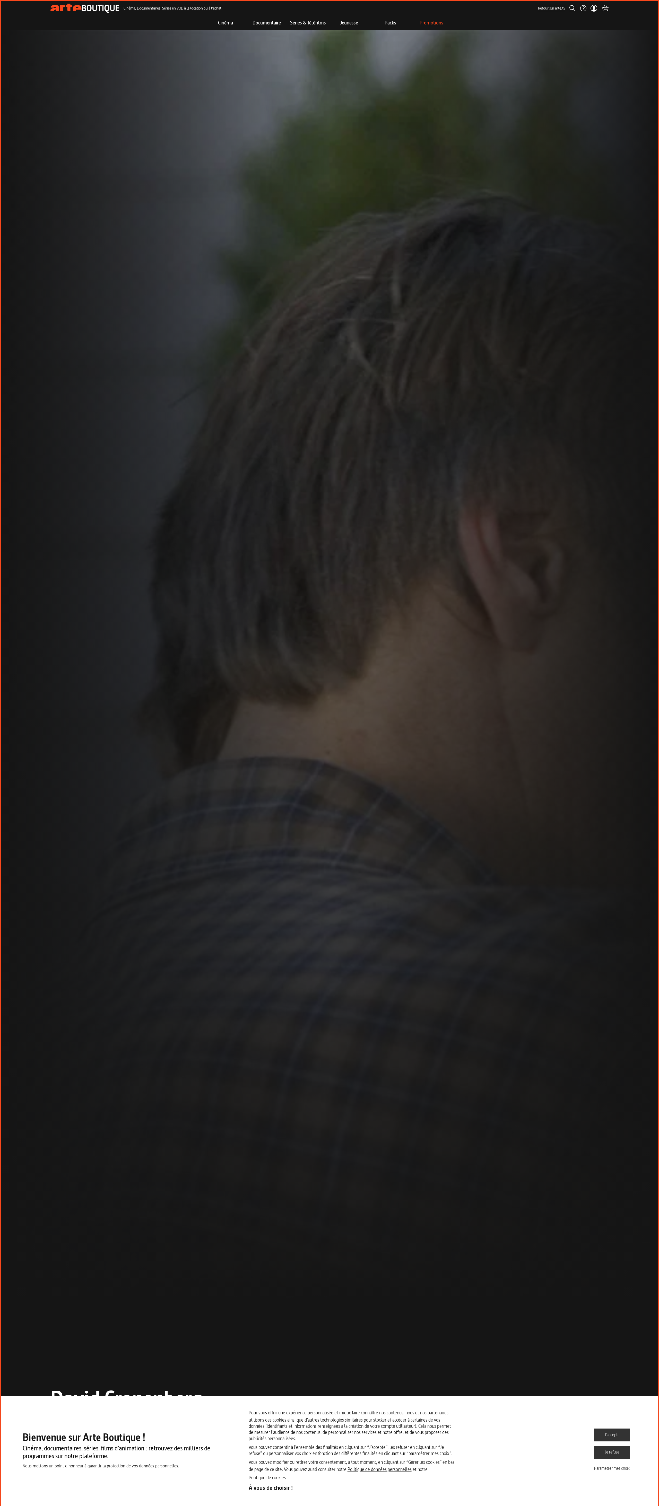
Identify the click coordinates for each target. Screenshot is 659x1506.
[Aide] (583, 8)
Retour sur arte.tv (551, 8)
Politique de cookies (267, 1477)
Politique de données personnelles (380, 1469)
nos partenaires (434, 1412)
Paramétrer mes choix (612, 1468)
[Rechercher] (572, 8)
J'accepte (612, 1435)
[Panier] (605, 8)
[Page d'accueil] (84, 8)
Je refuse (612, 1452)
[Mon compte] (594, 8)
